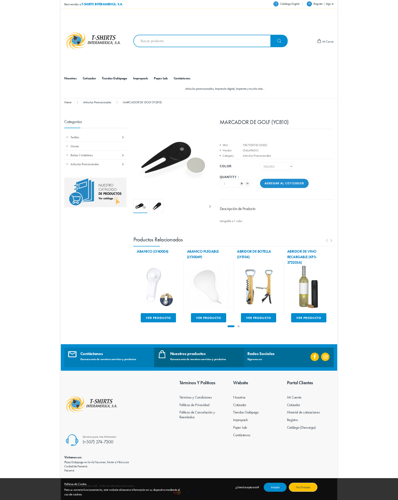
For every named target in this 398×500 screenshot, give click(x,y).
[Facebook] (315, 355)
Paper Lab (240, 427)
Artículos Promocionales (97, 102)
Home (68, 102)
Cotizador (239, 404)
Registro (292, 419)
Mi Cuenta (294, 397)
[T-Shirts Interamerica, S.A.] (93, 41)
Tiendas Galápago (246, 412)
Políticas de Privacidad (194, 404)
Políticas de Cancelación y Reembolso (197, 414)
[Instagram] (325, 355)
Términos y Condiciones (195, 397)
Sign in (330, 4)
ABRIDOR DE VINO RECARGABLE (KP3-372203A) (302, 257)
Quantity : (229, 177)
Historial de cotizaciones (303, 412)
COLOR (225, 166)
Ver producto (158, 318)
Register (318, 4)
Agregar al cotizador (284, 183)
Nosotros (239, 397)
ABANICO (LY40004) (152, 251)
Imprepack (240, 419)
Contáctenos (241, 435)
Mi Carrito (328, 41)
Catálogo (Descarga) (301, 427)
